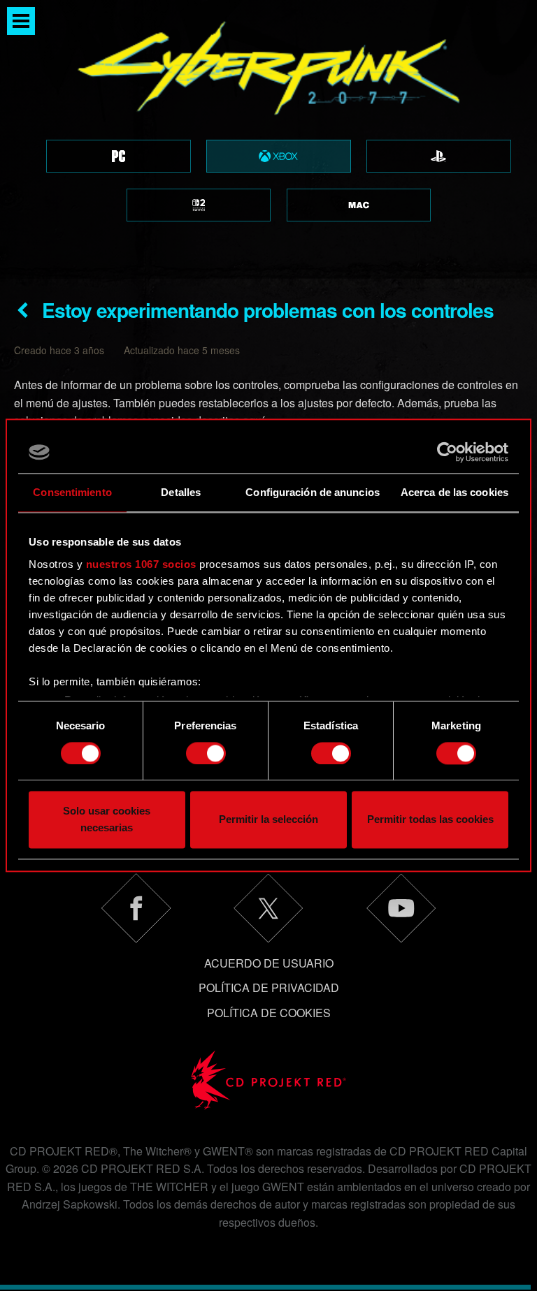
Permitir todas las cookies (430, 820)
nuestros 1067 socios (141, 564)
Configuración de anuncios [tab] (312, 492)
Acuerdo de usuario (269, 963)
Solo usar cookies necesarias (106, 819)
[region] (268, 139)
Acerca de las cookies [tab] (454, 492)
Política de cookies (269, 1013)
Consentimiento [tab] (72, 492)
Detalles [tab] (181, 492)
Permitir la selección (268, 820)
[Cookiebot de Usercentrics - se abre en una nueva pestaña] (447, 452)
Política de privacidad (269, 987)
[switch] (206, 753)
